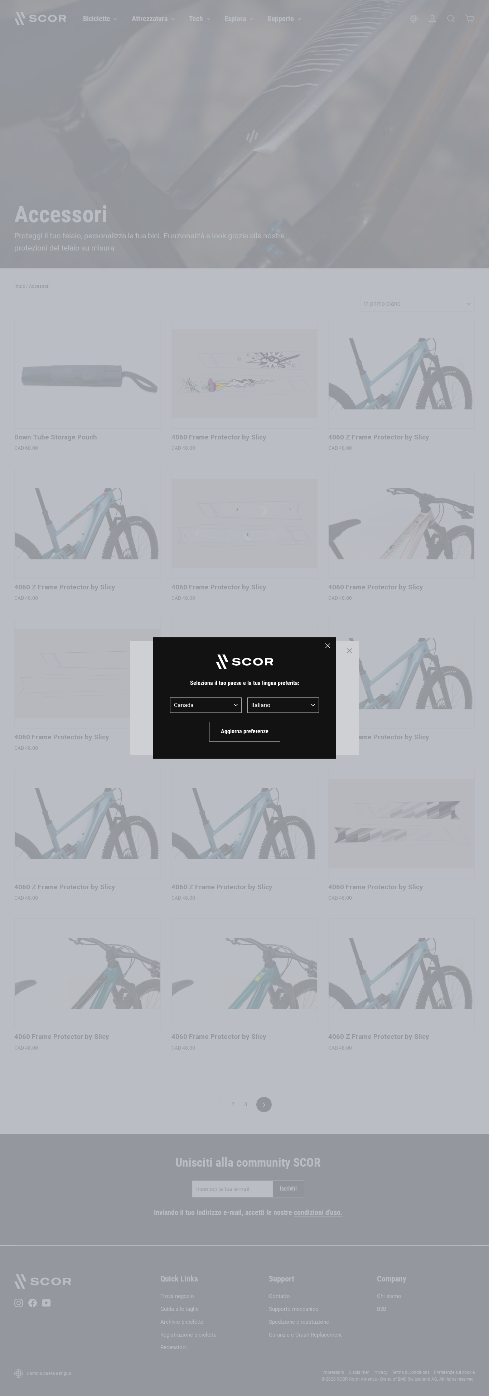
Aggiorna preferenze (244, 731)
